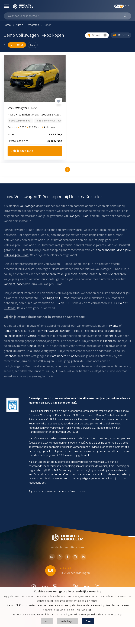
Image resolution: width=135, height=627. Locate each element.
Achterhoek (11, 331)
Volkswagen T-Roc (76, 216)
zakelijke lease (13, 336)
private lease (112, 331)
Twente (113, 326)
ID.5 (67, 303)
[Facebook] (67, 557)
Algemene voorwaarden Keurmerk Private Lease (57, 491)
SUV (32, 44)
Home (7, 25)
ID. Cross (9, 308)
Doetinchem (58, 356)
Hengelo (110, 336)
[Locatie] (60, 557)
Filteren (19, 44)
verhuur (33, 336)
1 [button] (67, 169)
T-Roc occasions (92, 331)
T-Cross (64, 298)
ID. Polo (119, 303)
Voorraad (34, 25)
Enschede (10, 356)
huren (103, 274)
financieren (48, 274)
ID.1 (109, 303)
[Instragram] (75, 557)
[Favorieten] (127, 6)
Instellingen (67, 621)
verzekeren (118, 274)
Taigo (50, 298)
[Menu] (6, 6)
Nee (46, 621)
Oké (88, 621)
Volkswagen (28, 206)
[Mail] (52, 557)
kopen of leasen (14, 284)
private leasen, (88, 274)
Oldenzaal (110, 341)
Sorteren (123, 35)
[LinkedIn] (83, 557)
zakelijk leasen (67, 274)
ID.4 (57, 303)
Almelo (31, 346)
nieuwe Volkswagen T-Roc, (62, 331)
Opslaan (96, 35)
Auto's (20, 25)
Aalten (75, 356)
